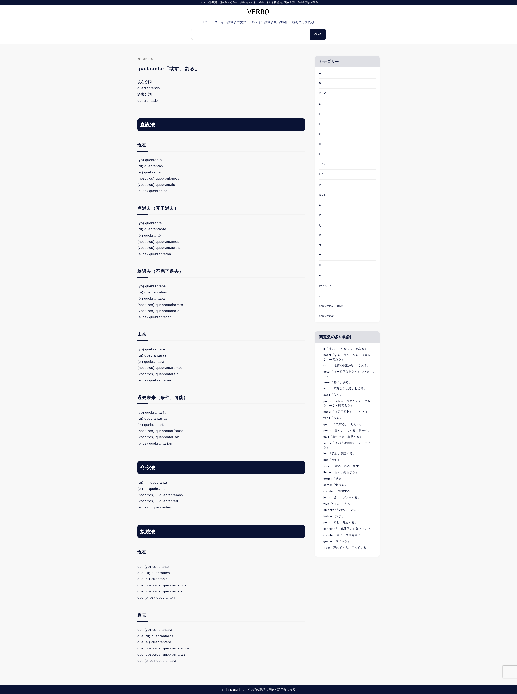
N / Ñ (322, 194)
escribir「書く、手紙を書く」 (343, 535)
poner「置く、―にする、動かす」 (347, 430)
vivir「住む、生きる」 (338, 503)
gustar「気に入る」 (336, 541)
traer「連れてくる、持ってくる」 (346, 547)
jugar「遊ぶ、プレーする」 (342, 497)
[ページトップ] (508, 685)
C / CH (324, 93)
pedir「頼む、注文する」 (340, 522)
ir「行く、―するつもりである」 (345, 348)
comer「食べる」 (335, 484)
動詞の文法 (326, 316)
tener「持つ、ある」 (337, 382)
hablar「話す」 (334, 516)
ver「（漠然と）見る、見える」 (345, 388)
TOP (144, 59)
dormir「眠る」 (334, 478)
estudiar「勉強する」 (338, 491)
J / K (322, 164)
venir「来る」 (333, 417)
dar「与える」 (333, 459)
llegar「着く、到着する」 (340, 472)
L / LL (323, 174)
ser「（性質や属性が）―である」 (346, 365)
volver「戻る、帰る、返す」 (342, 466)
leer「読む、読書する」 (339, 453)
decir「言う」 (333, 394)
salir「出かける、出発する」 (343, 436)
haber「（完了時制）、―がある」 (347, 411)
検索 (317, 34)
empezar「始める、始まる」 (343, 509)
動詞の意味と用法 (331, 306)
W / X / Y (325, 285)
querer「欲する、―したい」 (343, 424)
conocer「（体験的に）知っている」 (348, 528)
